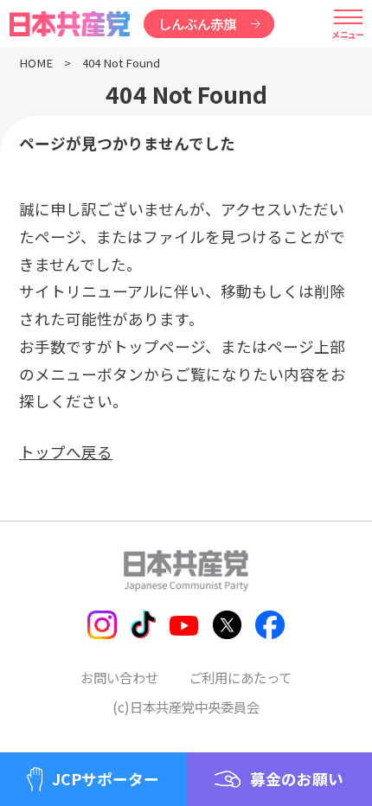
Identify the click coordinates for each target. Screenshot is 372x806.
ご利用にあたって (240, 677)
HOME (36, 62)
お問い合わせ (119, 677)
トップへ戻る (65, 452)
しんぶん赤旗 (197, 23)
